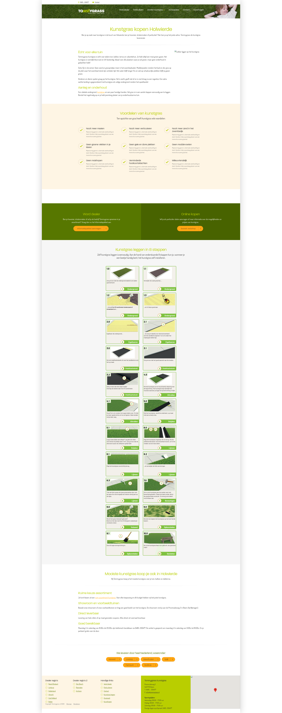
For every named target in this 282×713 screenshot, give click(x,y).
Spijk (166, 659)
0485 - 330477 (84, 2)
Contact (97, 2)
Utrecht (51, 695)
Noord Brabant (53, 684)
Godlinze (147, 665)
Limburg (51, 688)
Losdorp (129, 659)
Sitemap (68, 704)
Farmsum (130, 665)
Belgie (50, 702)
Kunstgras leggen (109, 695)
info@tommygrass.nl (153, 692)
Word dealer (124, 10)
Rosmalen (79, 688)
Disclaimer (76, 704)
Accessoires (174, 10)
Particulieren (138, 10)
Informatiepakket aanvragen (89, 228)
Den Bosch (79, 684)
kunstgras (101, 92)
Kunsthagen (199, 10)
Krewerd (112, 659)
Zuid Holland (52, 698)
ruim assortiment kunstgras (105, 597)
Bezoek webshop (188, 228)
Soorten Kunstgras (155, 10)
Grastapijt (107, 698)
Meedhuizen (148, 659)
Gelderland (52, 691)
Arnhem (79, 691)
